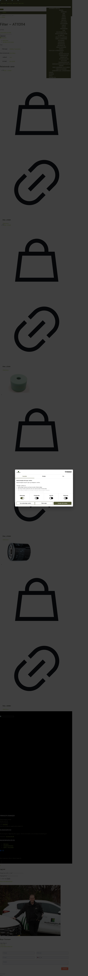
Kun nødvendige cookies (25, 503)
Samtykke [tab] (24, 476)
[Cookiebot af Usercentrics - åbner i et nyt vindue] (66, 472)
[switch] (37, 498)
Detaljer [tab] (44, 476)
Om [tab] (63, 476)
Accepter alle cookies (62, 503)
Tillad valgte (44, 503)
